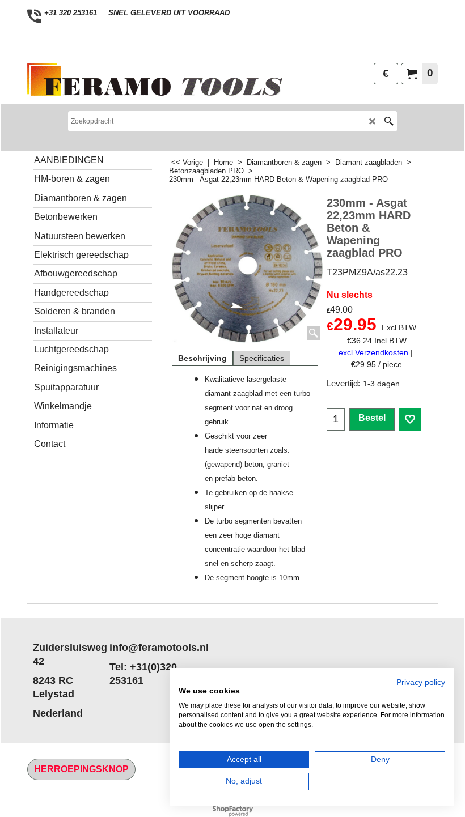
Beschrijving (202, 358)
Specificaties (261, 358)
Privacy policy (420, 682)
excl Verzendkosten (373, 352)
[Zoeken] (389, 121)
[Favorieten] (410, 419)
